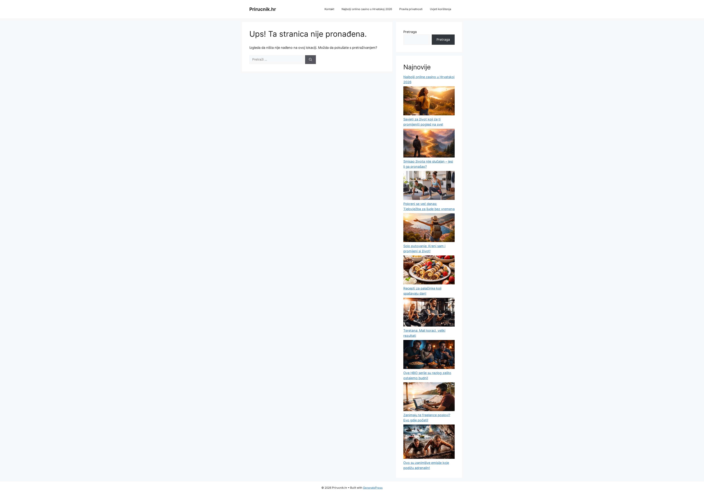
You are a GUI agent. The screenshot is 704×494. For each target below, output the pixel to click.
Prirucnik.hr (262, 9)
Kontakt (329, 9)
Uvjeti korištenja (440, 9)
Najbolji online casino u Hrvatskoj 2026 (367, 9)
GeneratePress (373, 487)
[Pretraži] (310, 59)
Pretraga (410, 32)
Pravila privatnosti (411, 9)
